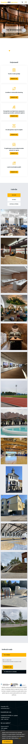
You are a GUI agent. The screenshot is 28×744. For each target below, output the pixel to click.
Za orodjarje (7, 654)
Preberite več (14, 78)
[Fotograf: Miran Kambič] (14, 336)
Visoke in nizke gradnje (14, 73)
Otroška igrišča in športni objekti (14, 129)
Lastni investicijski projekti (14, 167)
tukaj (20, 738)
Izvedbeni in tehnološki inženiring (14, 92)
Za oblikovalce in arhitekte (10, 671)
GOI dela (14, 199)
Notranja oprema (14, 204)
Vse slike (14, 195)
